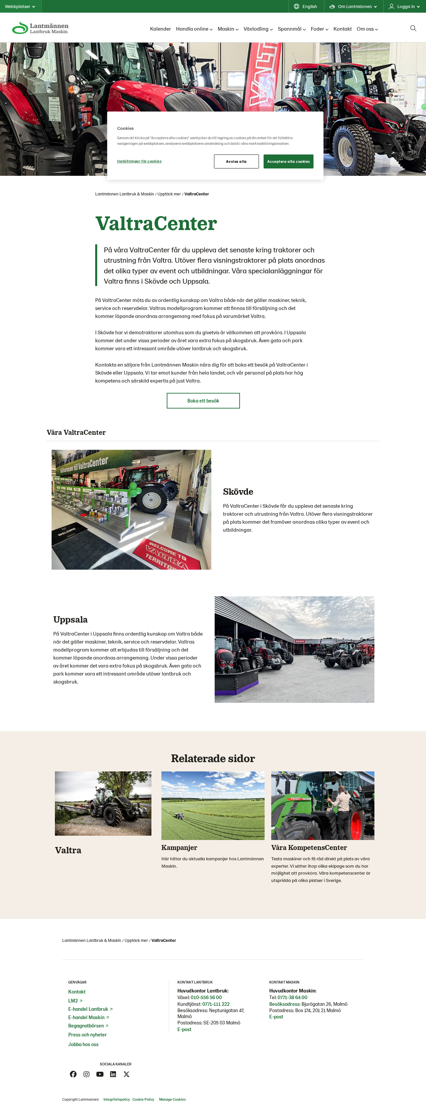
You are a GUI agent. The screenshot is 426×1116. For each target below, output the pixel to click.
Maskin (226, 28)
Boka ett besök (203, 401)
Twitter (126, 1074)
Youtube (100, 1074)
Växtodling (256, 28)
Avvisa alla (236, 161)
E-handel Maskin (86, 1017)
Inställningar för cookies (139, 161)
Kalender (160, 28)
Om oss (365, 28)
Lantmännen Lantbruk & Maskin (124, 193)
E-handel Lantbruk (88, 1009)
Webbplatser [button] (17, 6)
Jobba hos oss (83, 1044)
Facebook (73, 1074)
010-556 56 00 (206, 997)
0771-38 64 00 (293, 997)
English (310, 6)
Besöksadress (284, 1004)
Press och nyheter (87, 1034)
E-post (184, 1029)
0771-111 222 (216, 1004)
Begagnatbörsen (86, 1025)
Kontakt (342, 28)
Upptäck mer (169, 193)
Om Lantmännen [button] (355, 6)
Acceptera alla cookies (288, 161)
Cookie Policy (143, 1099)
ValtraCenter (196, 193)
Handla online (192, 28)
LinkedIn (113, 1074)
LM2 (73, 1000)
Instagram (87, 1074)
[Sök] (413, 28)
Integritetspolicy (117, 1099)
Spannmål (290, 28)
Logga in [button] (406, 6)
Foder (317, 28)
